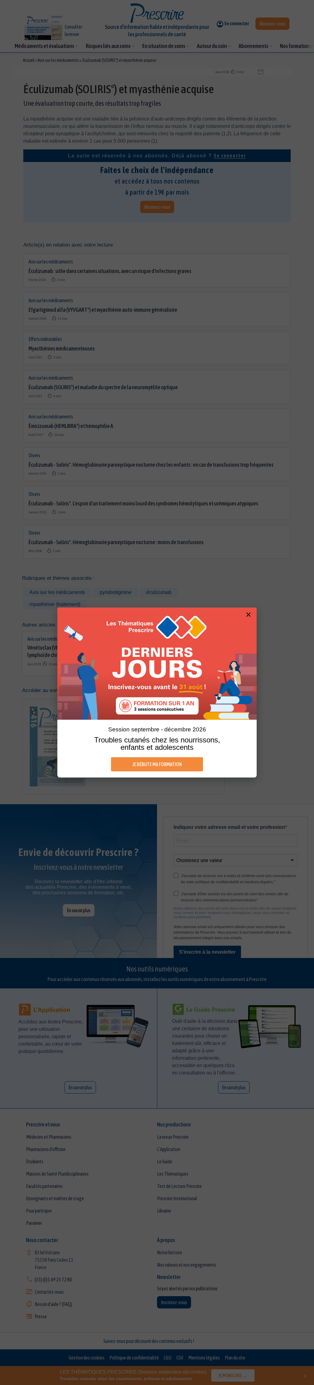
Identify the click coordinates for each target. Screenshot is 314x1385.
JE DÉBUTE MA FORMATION (157, 764)
